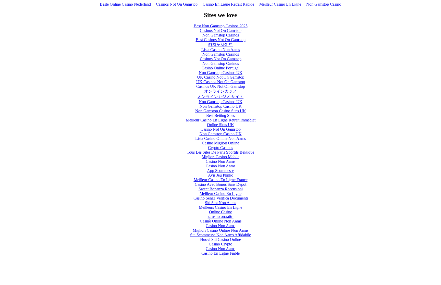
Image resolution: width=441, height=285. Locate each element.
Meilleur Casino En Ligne (280, 4)
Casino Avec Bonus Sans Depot (220, 184)
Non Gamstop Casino (323, 4)
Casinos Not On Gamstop (177, 4)
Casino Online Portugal (220, 68)
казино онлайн (221, 216)
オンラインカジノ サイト (220, 96)
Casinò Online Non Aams (220, 221)
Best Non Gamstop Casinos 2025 (221, 26)
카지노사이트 (220, 44)
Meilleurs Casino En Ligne (220, 207)
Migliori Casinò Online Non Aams (220, 230)
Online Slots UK (220, 124)
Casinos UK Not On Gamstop (220, 86)
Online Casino (220, 212)
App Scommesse (220, 170)
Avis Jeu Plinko (220, 175)
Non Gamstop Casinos (220, 35)
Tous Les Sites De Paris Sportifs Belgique (220, 152)
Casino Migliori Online (220, 143)
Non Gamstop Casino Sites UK (220, 111)
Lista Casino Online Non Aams (220, 138)
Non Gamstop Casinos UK (220, 72)
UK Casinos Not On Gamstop (220, 82)
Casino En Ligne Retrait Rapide (228, 4)
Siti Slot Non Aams (220, 203)
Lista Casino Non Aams (220, 49)
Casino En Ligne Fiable (220, 253)
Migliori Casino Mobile (220, 157)
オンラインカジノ (220, 91)
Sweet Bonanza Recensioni (221, 189)
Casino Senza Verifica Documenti (220, 198)
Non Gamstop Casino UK (221, 106)
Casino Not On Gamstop (221, 129)
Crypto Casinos (220, 147)
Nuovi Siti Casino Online (220, 239)
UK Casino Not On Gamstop (220, 77)
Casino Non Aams (220, 161)
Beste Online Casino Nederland (125, 4)
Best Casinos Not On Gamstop (221, 40)
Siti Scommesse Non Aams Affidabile (220, 235)
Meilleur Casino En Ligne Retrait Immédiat (220, 120)
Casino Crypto (220, 244)
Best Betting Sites (220, 115)
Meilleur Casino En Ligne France (221, 180)
